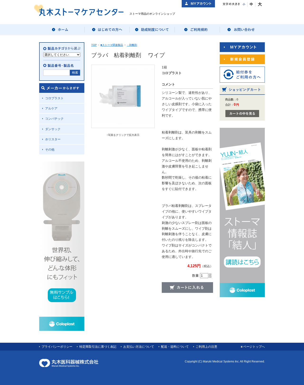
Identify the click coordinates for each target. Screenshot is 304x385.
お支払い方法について (138, 346)
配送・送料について (175, 346)
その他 (49, 149)
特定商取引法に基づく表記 (97, 346)
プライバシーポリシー (57, 346)
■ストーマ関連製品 (111, 44)
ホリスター (53, 139)
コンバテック (54, 118)
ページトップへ (254, 346)
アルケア (51, 108)
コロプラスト (54, 98)
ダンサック (53, 129)
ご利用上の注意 (206, 346)
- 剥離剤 (132, 44)
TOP (94, 44)
